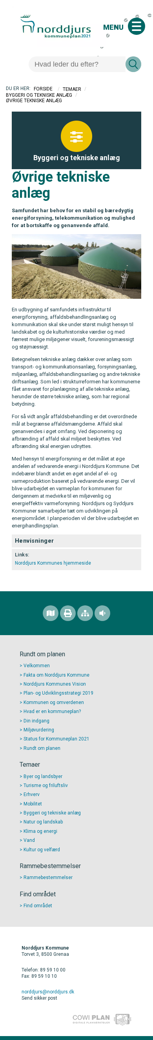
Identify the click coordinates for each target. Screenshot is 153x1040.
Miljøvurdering (39, 730)
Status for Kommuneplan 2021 (56, 739)
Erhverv (32, 794)
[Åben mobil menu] (136, 26)
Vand (29, 840)
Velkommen (37, 665)
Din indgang (36, 721)
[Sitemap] (85, 613)
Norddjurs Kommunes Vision (55, 684)
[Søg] (133, 64)
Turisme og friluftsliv (46, 785)
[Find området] (50, 613)
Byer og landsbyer (43, 776)
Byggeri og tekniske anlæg (39, 95)
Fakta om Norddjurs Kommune (56, 675)
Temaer (72, 89)
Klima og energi (40, 831)
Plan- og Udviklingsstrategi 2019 (58, 693)
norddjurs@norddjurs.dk (48, 992)
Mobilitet (33, 804)
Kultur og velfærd (42, 849)
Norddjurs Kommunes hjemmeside (53, 563)
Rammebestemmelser (48, 877)
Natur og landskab (43, 822)
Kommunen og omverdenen (54, 702)
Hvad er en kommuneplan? (52, 711)
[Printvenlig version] (68, 613)
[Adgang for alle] (102, 613)
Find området (38, 905)
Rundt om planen (42, 748)
